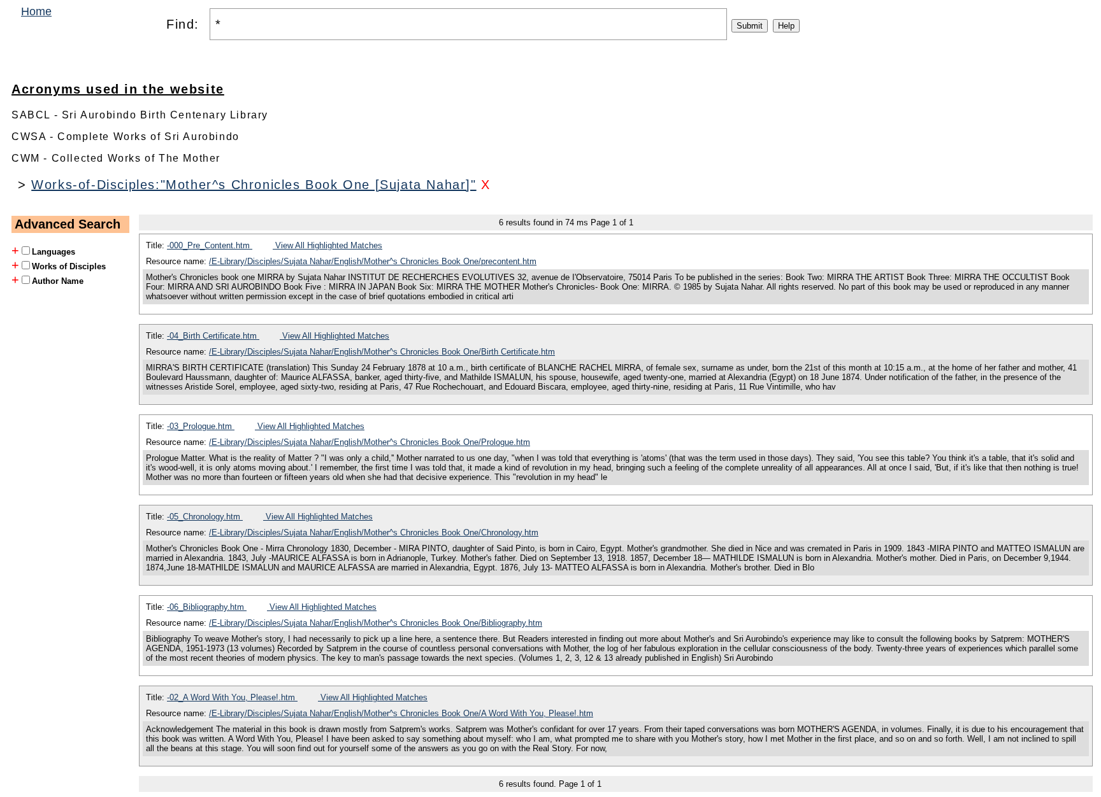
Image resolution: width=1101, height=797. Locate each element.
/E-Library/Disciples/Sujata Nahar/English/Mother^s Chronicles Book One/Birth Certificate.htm (382, 351)
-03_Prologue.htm (200, 426)
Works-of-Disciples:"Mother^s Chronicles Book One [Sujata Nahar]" (253, 185)
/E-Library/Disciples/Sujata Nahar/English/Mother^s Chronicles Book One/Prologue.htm (369, 442)
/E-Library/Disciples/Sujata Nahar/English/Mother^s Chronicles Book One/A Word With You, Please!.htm (401, 713)
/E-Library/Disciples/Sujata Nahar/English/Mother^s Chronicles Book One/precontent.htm (372, 261)
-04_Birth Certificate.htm (213, 336)
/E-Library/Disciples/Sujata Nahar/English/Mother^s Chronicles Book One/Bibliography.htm (375, 623)
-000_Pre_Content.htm (209, 245)
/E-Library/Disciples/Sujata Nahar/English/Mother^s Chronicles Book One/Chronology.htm (373, 532)
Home (36, 11)
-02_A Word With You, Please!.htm (232, 697)
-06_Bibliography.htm (207, 607)
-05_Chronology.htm (205, 516)
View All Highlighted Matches (327, 245)
